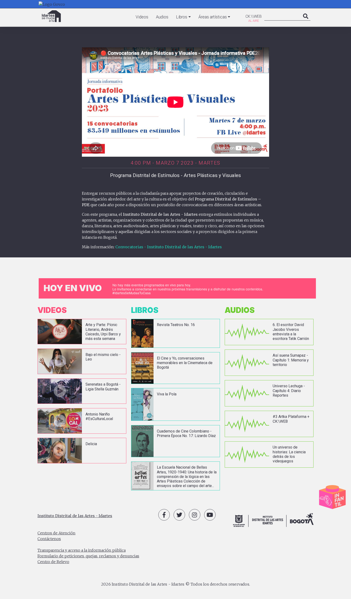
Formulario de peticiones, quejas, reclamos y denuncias (88, 556)
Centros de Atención (56, 533)
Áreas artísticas (212, 17)
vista (82, 331)
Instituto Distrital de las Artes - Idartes (74, 515)
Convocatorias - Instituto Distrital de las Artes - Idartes (168, 246)
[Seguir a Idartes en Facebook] (164, 515)
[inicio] (51, 16)
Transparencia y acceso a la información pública (81, 550)
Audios (162, 17)
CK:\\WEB (253, 16)
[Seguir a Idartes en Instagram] (194, 515)
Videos (142, 17)
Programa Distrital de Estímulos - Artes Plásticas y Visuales (175, 175)
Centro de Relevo (53, 561)
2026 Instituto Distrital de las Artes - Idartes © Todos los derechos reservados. (175, 584)
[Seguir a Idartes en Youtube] (210, 515)
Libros (181, 17)
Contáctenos (49, 538)
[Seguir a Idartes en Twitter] (179, 515)
